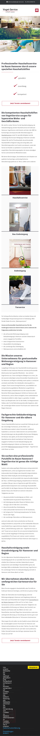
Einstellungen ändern (8, 732)
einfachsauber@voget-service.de (16, 2)
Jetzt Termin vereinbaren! (20, 103)
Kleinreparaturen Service (15, 447)
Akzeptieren (33, 667)
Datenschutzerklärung (11, 728)
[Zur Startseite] (10, 10)
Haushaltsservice (6, 135)
